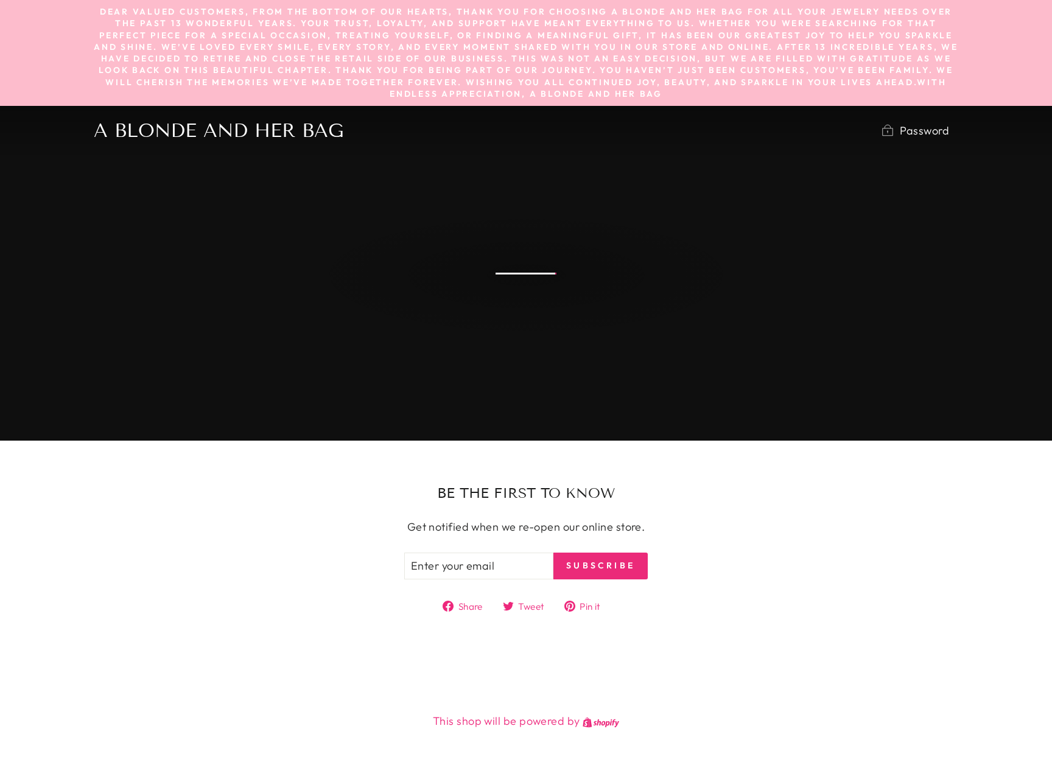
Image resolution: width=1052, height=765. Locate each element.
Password (924, 131)
